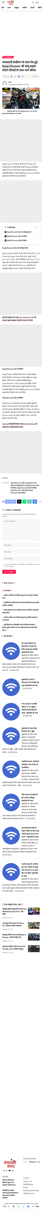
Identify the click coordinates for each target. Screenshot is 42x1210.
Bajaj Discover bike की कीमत (17, 240)
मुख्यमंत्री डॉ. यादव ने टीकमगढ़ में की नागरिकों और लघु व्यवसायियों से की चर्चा (30, 682)
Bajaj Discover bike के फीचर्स (17, 236)
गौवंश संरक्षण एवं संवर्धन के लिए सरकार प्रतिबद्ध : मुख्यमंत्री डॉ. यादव (30, 797)
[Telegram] (12, 1170)
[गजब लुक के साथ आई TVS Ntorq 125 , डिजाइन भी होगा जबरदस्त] (34, 925)
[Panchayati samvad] (10, 2)
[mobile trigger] (4, 2)
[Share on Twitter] (11, 76)
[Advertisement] (21, 32)
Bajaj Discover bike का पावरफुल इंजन (19, 232)
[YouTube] (9, 1170)
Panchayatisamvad (16, 1204)
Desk (9, 82)
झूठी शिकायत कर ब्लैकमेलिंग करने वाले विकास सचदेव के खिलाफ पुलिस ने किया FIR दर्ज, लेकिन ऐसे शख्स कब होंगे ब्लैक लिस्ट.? (19, 627)
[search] (33, 2)
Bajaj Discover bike (18, 483)
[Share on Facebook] (8, 76)
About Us (32, 1162)
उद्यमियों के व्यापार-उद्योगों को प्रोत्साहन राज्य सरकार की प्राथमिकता (30, 764)
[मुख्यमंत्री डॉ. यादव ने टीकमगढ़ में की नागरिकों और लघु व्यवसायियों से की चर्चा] (11, 687)
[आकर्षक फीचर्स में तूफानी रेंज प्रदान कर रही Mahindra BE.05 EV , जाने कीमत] (34, 911)
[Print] (18, 76)
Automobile (8, 57)
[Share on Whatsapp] (18, 1206)
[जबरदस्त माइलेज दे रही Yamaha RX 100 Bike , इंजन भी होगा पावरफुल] (34, 948)
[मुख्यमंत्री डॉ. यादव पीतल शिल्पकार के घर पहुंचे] (11, 736)
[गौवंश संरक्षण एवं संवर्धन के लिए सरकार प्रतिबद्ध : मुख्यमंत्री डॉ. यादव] (11, 802)
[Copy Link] (15, 76)
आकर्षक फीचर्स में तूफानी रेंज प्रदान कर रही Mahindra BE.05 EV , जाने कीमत (14, 911)
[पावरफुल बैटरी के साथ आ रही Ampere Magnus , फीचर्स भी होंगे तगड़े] (34, 937)
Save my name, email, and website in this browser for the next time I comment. (22, 565)
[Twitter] (6, 1170)
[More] (22, 76)
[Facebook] (4, 1170)
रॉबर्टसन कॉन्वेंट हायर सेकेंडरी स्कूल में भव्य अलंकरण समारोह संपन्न (9, 1182)
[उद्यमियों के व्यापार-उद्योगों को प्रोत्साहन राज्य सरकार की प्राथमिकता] (11, 769)
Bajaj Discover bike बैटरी (19, 490)
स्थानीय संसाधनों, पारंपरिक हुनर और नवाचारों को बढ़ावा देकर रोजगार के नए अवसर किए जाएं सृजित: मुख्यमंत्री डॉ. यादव (30, 870)
